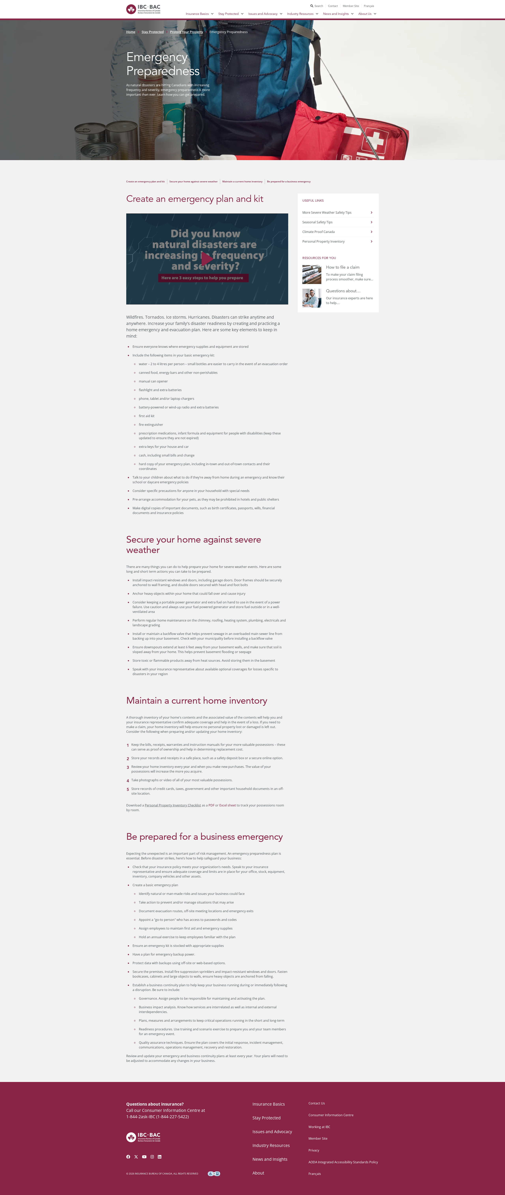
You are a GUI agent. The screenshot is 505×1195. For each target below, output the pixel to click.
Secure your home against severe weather (193, 181)
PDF (211, 805)
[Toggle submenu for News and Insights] (352, 14)
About (258, 1173)
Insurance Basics (197, 14)
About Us (364, 14)
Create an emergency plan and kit (145, 181)
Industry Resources (300, 14)
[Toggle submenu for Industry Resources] (317, 14)
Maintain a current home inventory (242, 181)
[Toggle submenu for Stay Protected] (242, 14)
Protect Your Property (186, 32)
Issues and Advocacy (263, 14)
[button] (207, 258)
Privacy (314, 1150)
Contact (333, 6)
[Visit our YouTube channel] (144, 1157)
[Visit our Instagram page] (152, 1157)
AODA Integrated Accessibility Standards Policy (343, 1162)
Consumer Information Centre (331, 1115)
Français (369, 6)
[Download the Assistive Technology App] (214, 1173)
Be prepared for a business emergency (288, 181)
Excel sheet (227, 805)
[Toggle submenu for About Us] (375, 14)
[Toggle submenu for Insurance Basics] (212, 14)
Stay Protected (228, 14)
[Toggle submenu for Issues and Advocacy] (281, 14)
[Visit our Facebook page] (128, 1157)
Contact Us (317, 1103)
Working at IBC (319, 1127)
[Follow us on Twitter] (136, 1157)
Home (130, 32)
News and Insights (336, 14)
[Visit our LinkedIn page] (159, 1157)
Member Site (351, 6)
